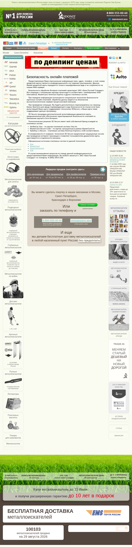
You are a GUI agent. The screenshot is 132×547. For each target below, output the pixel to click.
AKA (11, 71)
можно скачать (119, 304)
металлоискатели (119, 208)
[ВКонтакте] (110, 57)
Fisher (12, 75)
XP (11, 83)
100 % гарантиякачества (118, 386)
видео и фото (119, 262)
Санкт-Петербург (21, 52)
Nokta (12, 78)
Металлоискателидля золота (13, 180)
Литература (13, 394)
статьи (119, 428)
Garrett (13, 66)
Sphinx (12, 107)
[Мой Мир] (120, 57)
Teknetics (14, 99)
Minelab (13, 62)
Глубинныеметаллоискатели (13, 246)
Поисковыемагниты (13, 416)
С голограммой (13, 117)
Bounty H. (14, 103)
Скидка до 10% (116, 185)
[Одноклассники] (117, 57)
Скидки (8, 48)
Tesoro (12, 95)
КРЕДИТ (119, 93)
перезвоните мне (81, 220)
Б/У (119, 271)
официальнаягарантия (13, 112)
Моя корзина (110, 48)
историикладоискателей (119, 418)
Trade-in (118, 344)
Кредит (54, 48)
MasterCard (35, 146)
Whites (12, 90)
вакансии (119, 436)
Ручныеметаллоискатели (13, 373)
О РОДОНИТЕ (119, 125)
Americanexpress (37, 148)
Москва (6, 52)
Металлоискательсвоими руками (119, 311)
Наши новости (118, 151)
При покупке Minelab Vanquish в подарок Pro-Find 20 (118, 160)
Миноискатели (13, 444)
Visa (31, 144)
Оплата (65, 48)
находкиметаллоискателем (118, 241)
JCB (31, 150)
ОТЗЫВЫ (119, 211)
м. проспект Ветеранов (61, 42)
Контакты (78, 48)
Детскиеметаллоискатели (13, 302)
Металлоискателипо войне (13, 275)
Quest (12, 86)
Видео (43, 48)
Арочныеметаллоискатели (13, 335)
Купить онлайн (93, 48)
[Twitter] (114, 57)
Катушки (13, 123)
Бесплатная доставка (26, 48)
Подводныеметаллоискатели (13, 208)
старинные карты (119, 288)
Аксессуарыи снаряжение (13, 158)
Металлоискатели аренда (119, 335)
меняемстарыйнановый (119, 358)
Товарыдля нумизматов (13, 436)
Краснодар (38, 52)
